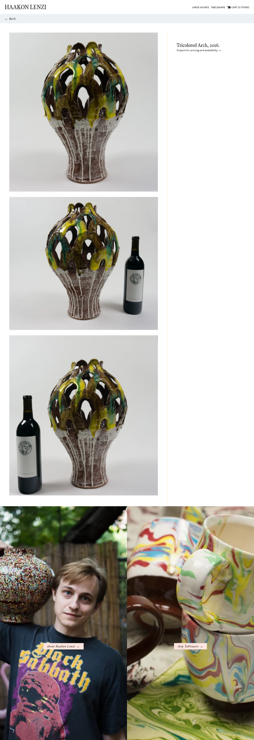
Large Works (200, 7)
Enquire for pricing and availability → (199, 50)
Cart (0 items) (240, 7)
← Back (10, 18)
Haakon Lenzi (25, 7)
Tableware (218, 7)
